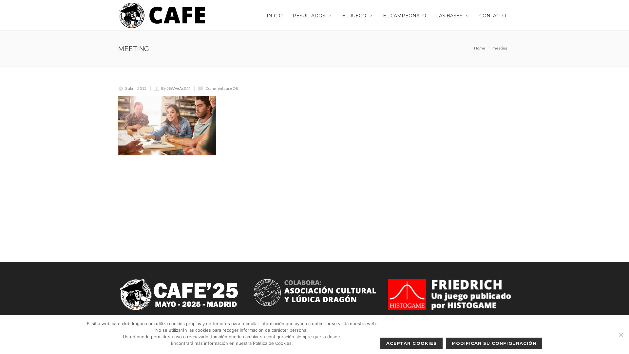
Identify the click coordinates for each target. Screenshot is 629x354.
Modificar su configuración (494, 343)
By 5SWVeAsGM (175, 88)
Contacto (492, 16)
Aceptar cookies (411, 343)
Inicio (275, 16)
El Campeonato (404, 16)
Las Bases (449, 16)
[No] (621, 334)
